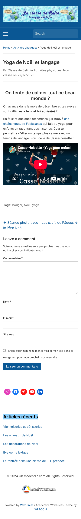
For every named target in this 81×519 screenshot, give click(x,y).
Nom (7, 301)
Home (6, 47)
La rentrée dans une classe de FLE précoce (34, 461)
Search (73, 33)
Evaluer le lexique (15, 452)
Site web (8, 334)
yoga (35, 205)
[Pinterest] (24, 392)
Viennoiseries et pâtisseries (22, 426)
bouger (17, 205)
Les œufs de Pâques (60, 222)
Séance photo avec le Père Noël (20, 225)
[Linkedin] (40, 392)
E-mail (8, 318)
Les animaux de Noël (18, 435)
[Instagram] (7, 392)
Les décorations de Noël (20, 444)
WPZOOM (40, 509)
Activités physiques (25, 47)
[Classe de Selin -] (40, 13)
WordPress (26, 505)
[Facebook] (15, 392)
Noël (27, 205)
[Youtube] (32, 392)
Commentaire (13, 258)
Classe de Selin (18, 70)
